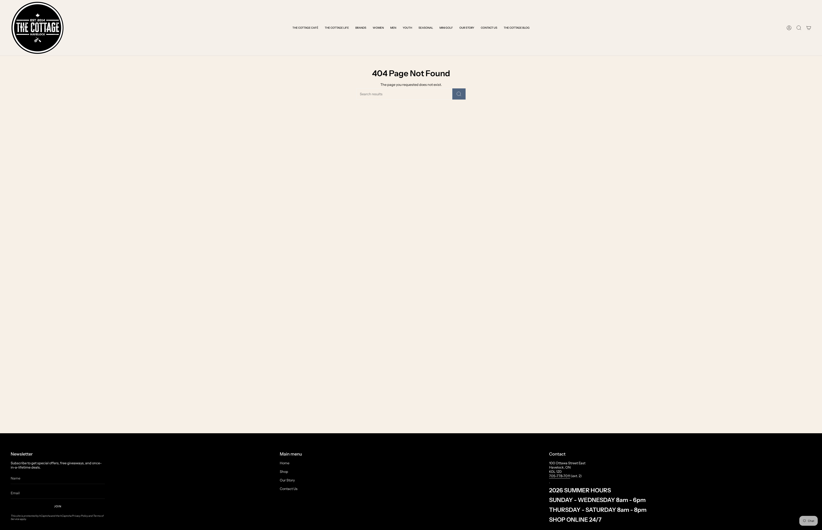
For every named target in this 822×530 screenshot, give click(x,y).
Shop (284, 471)
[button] (305, 28)
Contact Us (289, 489)
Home (284, 463)
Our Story (287, 480)
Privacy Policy (80, 515)
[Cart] (809, 27)
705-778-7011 (559, 476)
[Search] (459, 94)
